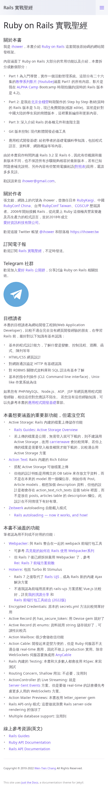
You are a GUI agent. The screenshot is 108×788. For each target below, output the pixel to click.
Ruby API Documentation (30, 742)
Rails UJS (52, 576)
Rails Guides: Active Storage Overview (46, 429)
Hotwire (15, 569)
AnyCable (63, 654)
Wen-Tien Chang (45, 768)
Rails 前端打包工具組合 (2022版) (40, 600)
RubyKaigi (85, 200)
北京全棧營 (40, 101)
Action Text (18, 459)
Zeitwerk (16, 507)
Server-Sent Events (24, 685)
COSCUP (82, 205)
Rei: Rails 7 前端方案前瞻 (34, 562)
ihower (17, 46)
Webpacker (18, 543)
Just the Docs (29, 782)
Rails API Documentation (29, 748)
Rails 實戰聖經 (18, 8)
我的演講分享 (38, 594)
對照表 (80, 166)
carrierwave (60, 441)
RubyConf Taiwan (56, 205)
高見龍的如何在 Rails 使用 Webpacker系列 (60, 550)
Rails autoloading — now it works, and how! (51, 515)
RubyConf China (17, 205)
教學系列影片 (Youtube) (35, 81)
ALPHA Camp (27, 87)
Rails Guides (19, 735)
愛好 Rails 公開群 (31, 270)
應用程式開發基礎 (42, 402)
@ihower (46, 231)
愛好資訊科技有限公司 (21, 222)
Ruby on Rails (53, 46)
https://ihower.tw (84, 231)
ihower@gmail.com (38, 180)
